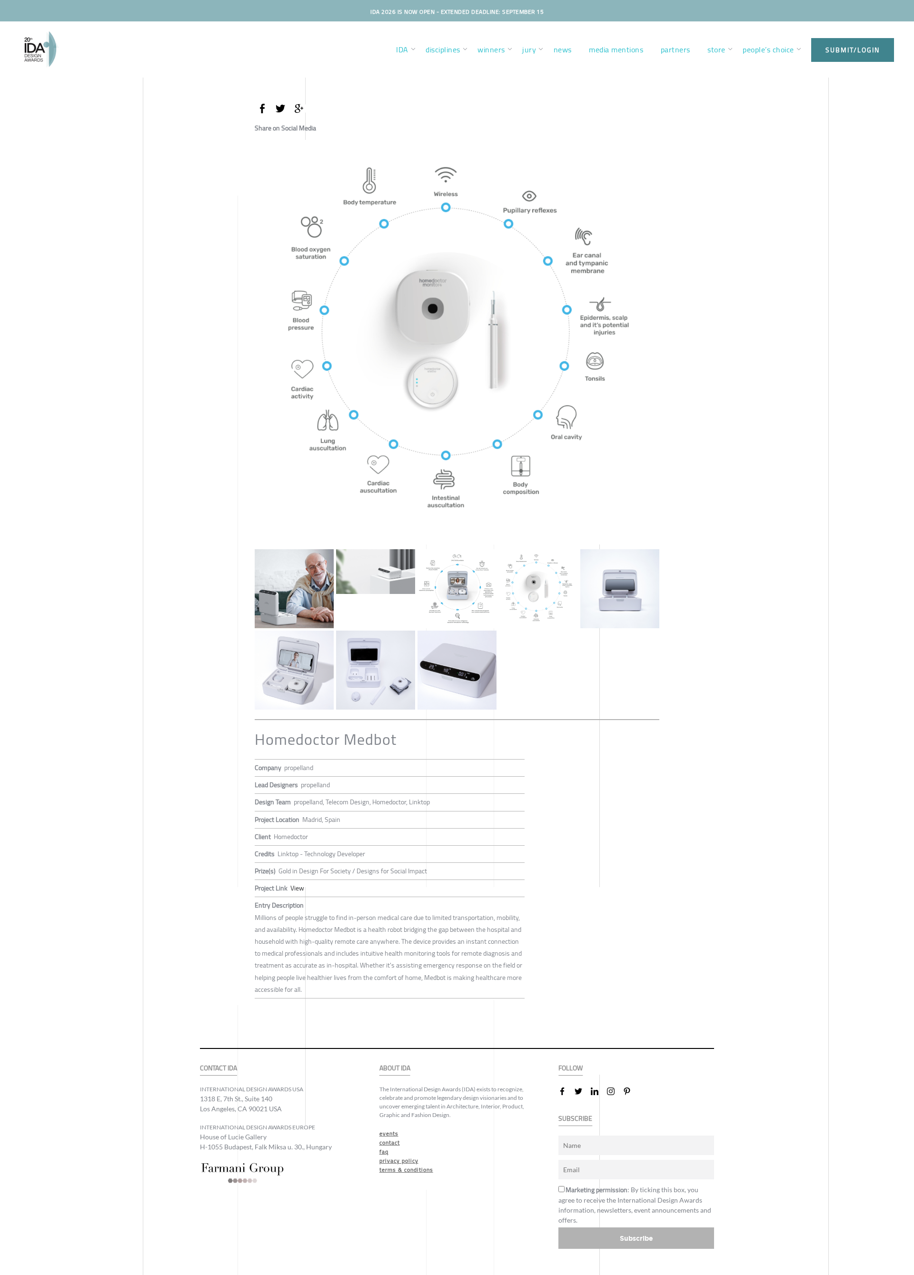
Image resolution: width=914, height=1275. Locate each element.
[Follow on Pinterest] (630, 1091)
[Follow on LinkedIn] (598, 1091)
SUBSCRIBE (575, 1119)
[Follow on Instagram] (614, 1091)
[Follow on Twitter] (582, 1091)
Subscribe (636, 1238)
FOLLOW (570, 1068)
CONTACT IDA (218, 1068)
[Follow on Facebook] (566, 1091)
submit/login (852, 50)
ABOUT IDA (394, 1068)
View (297, 888)
